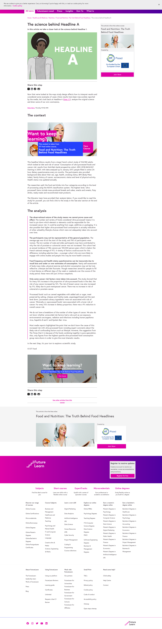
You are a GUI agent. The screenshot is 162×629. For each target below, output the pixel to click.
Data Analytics (69, 513)
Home (29, 18)
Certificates (49, 590)
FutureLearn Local (45, 11)
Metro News (31, 108)
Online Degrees (30, 528)
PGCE (85, 535)
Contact (105, 585)
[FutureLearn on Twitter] (37, 623)
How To (79, 11)
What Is (90, 11)
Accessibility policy (90, 599)
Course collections (70, 551)
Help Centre (107, 580)
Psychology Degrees (90, 513)
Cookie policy (88, 590)
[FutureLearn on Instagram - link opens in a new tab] (32, 623)
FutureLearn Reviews (51, 580)
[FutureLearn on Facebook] (28, 623)
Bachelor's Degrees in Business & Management (129, 548)
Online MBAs (88, 509)
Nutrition (52, 18)
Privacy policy (88, 580)
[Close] (159, 5)
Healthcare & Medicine (40, 18)
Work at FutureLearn (32, 582)
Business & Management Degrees (88, 549)
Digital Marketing (70, 509)
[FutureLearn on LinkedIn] (46, 623)
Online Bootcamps (31, 523)
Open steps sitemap (90, 608)
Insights (69, 11)
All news (30, 11)
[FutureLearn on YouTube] (41, 623)
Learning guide (49, 585)
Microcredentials (31, 518)
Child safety (107, 576)
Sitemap (86, 604)
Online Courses (30, 509)
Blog (27, 591)
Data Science (68, 524)
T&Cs (85, 576)
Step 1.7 (67, 99)
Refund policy (88, 585)
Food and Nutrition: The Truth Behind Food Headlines (73, 18)
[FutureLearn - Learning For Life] (130, 623)
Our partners (68, 576)
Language (48, 538)
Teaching (48, 521)
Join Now (117, 74)
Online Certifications (32, 513)
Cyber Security (69, 535)
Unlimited (48, 594)
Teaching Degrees (89, 518)
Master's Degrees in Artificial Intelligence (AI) (109, 555)
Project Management (71, 540)
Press (59, 11)
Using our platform (51, 576)
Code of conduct (89, 594)
